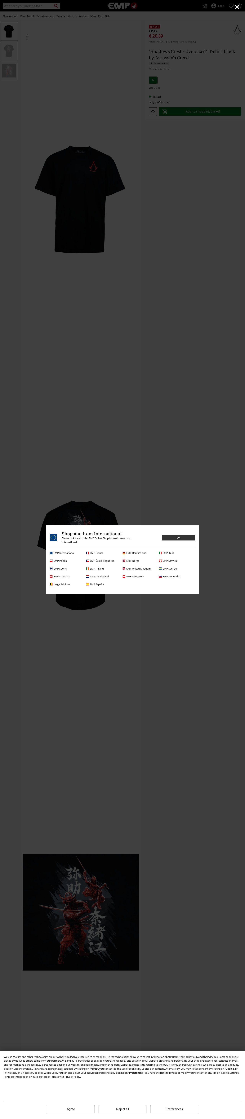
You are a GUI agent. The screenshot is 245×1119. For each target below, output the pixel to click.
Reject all (122, 1109)
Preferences (174, 1109)
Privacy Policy (72, 1076)
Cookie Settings (230, 1072)
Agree (71, 1109)
